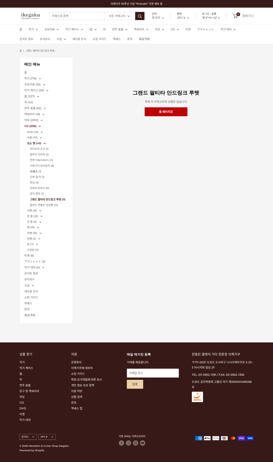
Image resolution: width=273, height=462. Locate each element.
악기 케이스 (72, 29)
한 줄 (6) (32, 221)
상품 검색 (76, 397)
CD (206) (30, 126)
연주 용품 (117, 29)
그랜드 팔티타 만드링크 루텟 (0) (47, 199)
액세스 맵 (76, 408)
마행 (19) (32, 233)
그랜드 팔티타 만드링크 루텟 (39, 50)
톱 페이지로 (166, 111)
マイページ (209, 18)
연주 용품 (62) (33, 108)
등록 (135, 384)
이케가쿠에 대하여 (82, 368)
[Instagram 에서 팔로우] (135, 443)
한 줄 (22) (33, 216)
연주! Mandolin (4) (41, 160)
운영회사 (76, 362)
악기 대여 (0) (32, 267)
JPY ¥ (43, 436)
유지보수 (45, 39)
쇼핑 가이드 (99, 39)
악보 (157, 29)
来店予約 (144, 39)
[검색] (139, 16)
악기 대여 (226, 29)
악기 (31, 29)
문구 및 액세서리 (29, 391)
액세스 (117, 39)
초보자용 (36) (32, 84)
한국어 (25, 436)
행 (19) (31, 227)
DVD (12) (33, 132)
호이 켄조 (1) (37, 193)
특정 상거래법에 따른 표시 (86, 379)
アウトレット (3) (34, 261)
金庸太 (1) (35, 171)
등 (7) (30, 244)
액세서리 (139, 29)
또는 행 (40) (34, 143)
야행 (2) (32, 238)
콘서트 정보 (26, 39)
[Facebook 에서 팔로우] (121, 443)
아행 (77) (32, 137)
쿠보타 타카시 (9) (39, 188)
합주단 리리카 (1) (39, 154)
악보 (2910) (31, 120)
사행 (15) (32, 210)
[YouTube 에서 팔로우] (142, 443)
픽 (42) (28, 102)
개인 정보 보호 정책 (82, 385)
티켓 (188, 29)
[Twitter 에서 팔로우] (128, 443)
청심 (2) (34, 182)
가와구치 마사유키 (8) (42, 165)
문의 (129, 39)
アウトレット (205, 29)
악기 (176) (30, 78)
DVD (23, 408)
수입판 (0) (33, 249)
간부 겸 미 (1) (37, 177)
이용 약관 (76, 391)
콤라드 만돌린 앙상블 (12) (44, 205)
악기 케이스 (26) (34, 90)
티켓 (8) (29, 255)
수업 (59, 39)
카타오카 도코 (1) (39, 148)
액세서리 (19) (32, 114)
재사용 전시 (79, 39)
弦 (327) (29, 96)
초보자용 (49, 29)
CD (173, 29)
